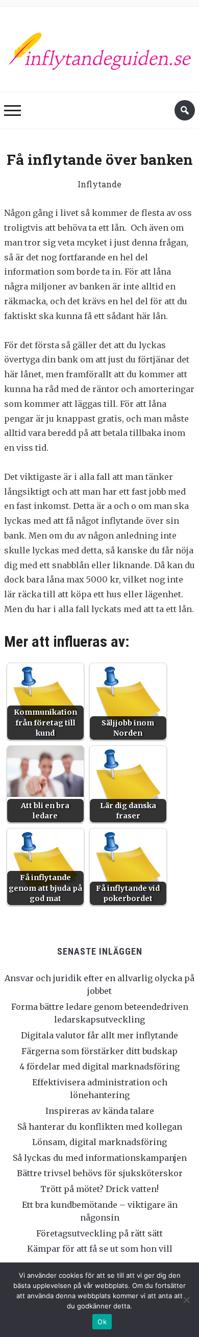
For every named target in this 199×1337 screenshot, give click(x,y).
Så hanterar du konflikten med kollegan (99, 1127)
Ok (102, 1322)
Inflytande (99, 184)
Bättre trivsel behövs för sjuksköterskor (100, 1173)
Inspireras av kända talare (99, 1111)
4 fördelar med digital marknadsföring (99, 1066)
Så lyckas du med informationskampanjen (100, 1158)
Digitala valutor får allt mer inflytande (99, 1035)
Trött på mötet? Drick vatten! (99, 1189)
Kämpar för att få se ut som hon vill (99, 1249)
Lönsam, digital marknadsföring (99, 1142)
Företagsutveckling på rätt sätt (99, 1233)
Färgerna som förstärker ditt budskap (99, 1051)
